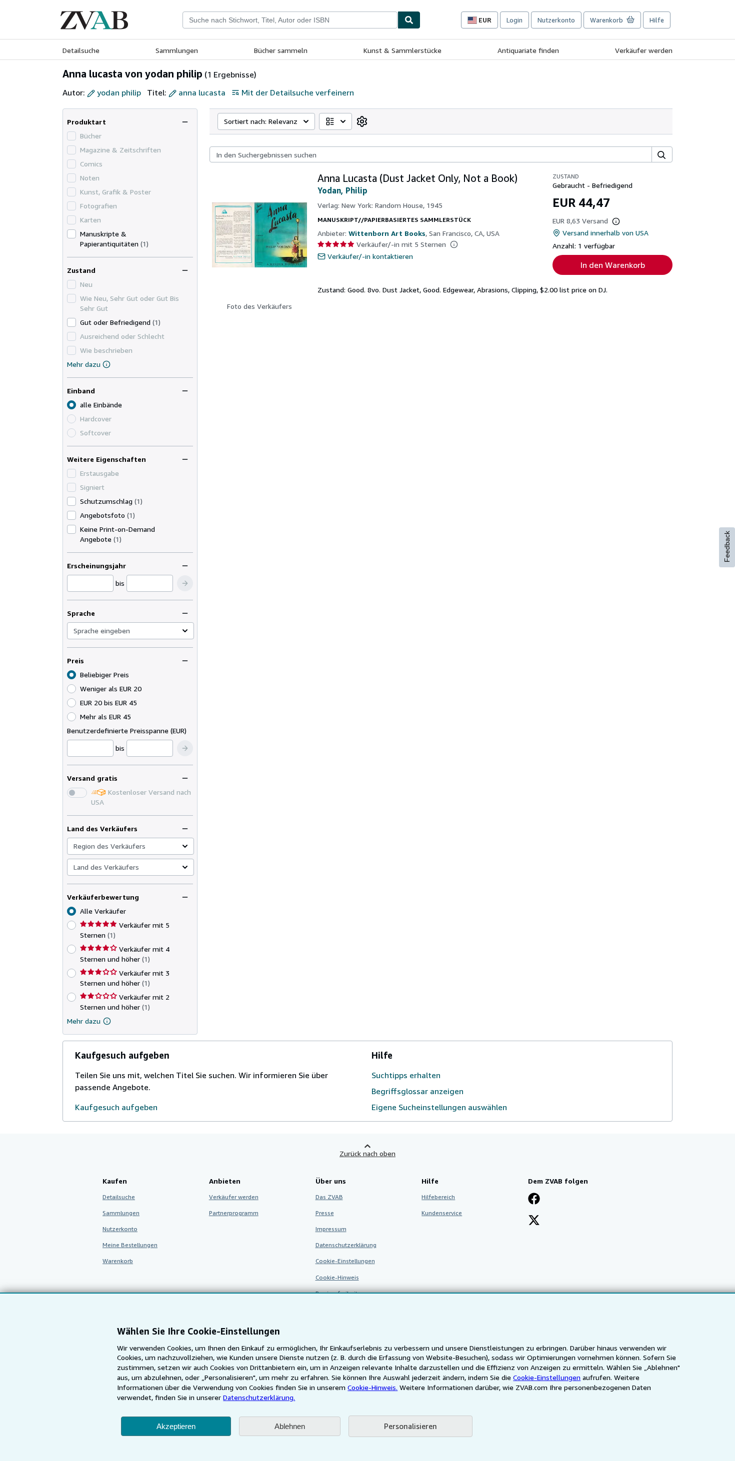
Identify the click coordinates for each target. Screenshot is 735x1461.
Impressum (331, 1229)
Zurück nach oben (368, 1153)
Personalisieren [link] (410, 1426)
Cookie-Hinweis (337, 1277)
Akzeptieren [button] (176, 1426)
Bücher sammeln (281, 50)
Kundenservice (442, 1213)
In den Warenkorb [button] (612, 265)
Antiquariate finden (528, 50)
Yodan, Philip (343, 190)
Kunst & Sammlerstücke (403, 50)
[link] (362, 121)
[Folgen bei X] (534, 1221)
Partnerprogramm (233, 1213)
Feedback (727, 546)
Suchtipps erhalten (406, 1075)
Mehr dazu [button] (83, 1021)
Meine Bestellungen (130, 1245)
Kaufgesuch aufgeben (116, 1107)
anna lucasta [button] (202, 92)
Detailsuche (81, 50)
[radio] (71, 688)
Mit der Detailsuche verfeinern (298, 92)
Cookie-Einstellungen (546, 1377)
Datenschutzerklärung (346, 1245)
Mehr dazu (83, 364)
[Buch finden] (409, 19)
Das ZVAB (329, 1197)
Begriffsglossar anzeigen (418, 1091)
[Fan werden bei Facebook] (534, 1199)
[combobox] (290, 19)
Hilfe (657, 20)
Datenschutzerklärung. (259, 1397)
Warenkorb (117, 1261)
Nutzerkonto (556, 20)
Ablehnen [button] (289, 1426)
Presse (325, 1213)
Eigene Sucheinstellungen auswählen (439, 1107)
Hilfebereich (438, 1197)
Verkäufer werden (643, 50)
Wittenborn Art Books (387, 233)
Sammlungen (177, 50)
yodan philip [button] (119, 92)
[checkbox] (71, 233)
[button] (185, 583)
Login (514, 20)
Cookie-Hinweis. (373, 1387)
